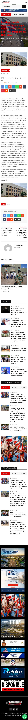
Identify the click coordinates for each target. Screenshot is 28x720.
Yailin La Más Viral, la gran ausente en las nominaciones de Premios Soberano (6, 232)
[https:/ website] (15, 78)
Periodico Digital (19, 715)
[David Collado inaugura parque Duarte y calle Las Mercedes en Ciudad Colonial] (5, 358)
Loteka (8, 204)
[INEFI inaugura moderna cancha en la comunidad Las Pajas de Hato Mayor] (5, 427)
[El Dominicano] (17, 78)
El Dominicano (18, 245)
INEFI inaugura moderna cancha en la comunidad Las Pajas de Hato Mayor (18, 429)
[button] (24, 716)
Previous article (6, 227)
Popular (14, 387)
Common (22, 387)
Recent (5, 387)
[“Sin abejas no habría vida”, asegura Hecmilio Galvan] (5, 348)
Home (3, 38)
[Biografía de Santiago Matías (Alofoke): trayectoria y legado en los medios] (5, 309)
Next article (23, 227)
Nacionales (9, 38)
